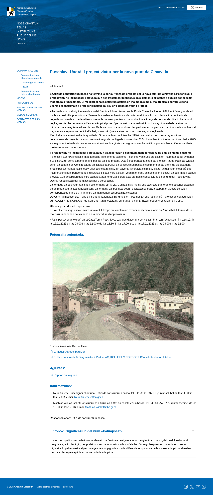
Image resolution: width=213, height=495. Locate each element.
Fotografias (25, 102)
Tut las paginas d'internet (47, 487)
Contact (21, 43)
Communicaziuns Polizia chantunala (30, 92)
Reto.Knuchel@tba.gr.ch (88, 397)
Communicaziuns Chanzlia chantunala (31, 76)
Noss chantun (28, 23)
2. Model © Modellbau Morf (70, 351)
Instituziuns (26, 31)
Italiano (181, 7)
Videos (21, 98)
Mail (197, 486)
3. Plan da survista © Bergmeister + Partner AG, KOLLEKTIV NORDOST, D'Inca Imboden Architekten (113, 357)
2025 (25, 86)
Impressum (67, 487)
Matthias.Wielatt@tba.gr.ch (100, 407)
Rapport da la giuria (65, 375)
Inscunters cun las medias (29, 109)
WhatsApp (203, 486)
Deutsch (160, 7)
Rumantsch (171, 7)
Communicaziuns (27, 70)
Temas (21, 27)
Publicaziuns (27, 35)
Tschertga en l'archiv (33, 82)
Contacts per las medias (28, 120)
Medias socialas (27, 114)
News (21, 39)
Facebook (185, 486)
